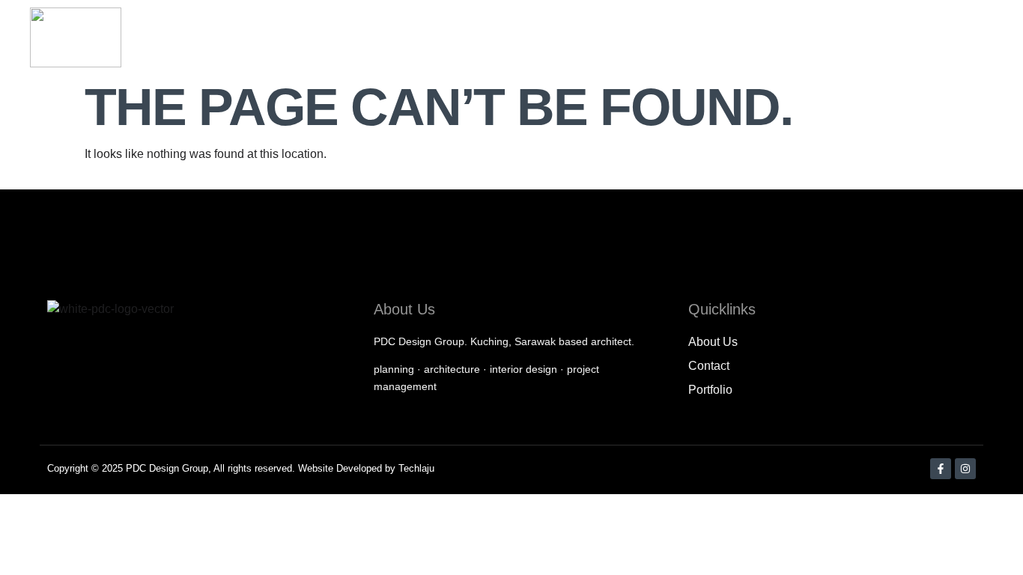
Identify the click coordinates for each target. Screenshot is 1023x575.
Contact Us (970, 37)
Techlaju (416, 468)
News (819, 37)
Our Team (667, 37)
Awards (886, 37)
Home (509, 37)
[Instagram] (965, 468)
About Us (583, 37)
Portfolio (749, 37)
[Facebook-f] (940, 468)
